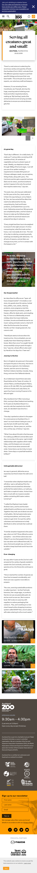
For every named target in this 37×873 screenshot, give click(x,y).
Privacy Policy (28, 822)
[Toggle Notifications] (29, 16)
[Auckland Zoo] (18, 16)
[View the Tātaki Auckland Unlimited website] (18, 853)
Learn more (27, 863)
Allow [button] (6, 868)
